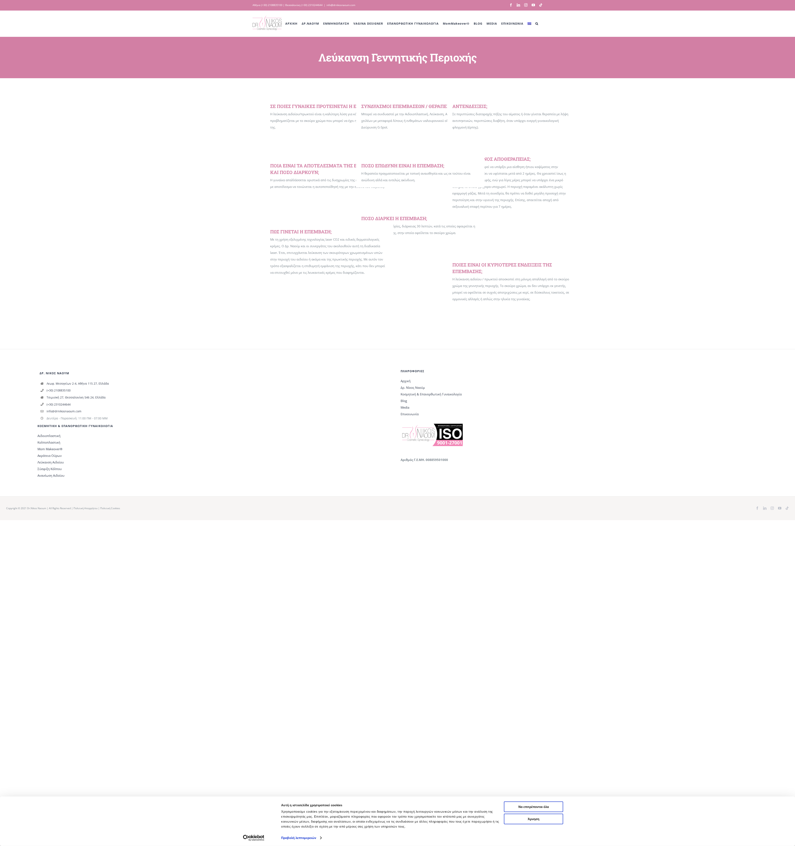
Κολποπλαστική (48, 442)
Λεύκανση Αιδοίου (50, 462)
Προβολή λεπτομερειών (298, 838)
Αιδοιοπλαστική (48, 436)
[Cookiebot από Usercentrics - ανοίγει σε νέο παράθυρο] (254, 838)
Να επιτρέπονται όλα (533, 807)
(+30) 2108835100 (271, 5)
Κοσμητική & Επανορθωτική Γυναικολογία (431, 394)
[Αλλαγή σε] (529, 24)
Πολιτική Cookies (110, 508)
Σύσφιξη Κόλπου (49, 469)
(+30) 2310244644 (312, 5)
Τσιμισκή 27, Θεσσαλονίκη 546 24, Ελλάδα (76, 397)
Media (405, 407)
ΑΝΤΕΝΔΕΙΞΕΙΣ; (469, 106)
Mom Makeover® (49, 449)
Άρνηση (533, 819)
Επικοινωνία (410, 414)
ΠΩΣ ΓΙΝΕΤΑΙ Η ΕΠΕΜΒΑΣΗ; (301, 232)
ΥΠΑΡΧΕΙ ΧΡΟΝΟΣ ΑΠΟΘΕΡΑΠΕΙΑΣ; (491, 159)
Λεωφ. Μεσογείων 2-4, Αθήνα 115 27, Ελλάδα (78, 383)
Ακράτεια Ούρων (49, 456)
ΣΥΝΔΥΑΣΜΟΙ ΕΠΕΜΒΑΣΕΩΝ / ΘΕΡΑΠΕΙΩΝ (408, 106)
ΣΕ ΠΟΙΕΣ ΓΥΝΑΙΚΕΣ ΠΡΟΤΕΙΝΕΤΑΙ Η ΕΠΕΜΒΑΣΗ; (325, 106)
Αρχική (406, 381)
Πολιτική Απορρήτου (85, 508)
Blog (404, 401)
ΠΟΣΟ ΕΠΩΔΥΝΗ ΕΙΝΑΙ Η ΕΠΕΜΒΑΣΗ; (402, 166)
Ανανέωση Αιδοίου (50, 475)
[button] (536, 24)
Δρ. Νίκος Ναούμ (413, 387)
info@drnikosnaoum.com (340, 5)
